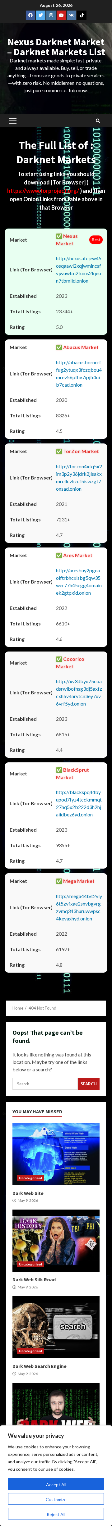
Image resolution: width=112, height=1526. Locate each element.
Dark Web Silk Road (56, 1241)
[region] (56, 1475)
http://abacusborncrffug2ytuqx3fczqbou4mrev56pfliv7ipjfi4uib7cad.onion (79, 373)
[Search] (98, 121)
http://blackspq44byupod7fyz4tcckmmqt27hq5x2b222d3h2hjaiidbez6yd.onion (79, 803)
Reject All (56, 1514)
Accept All (56, 1484)
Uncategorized (30, 1178)
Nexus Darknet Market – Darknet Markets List (56, 47)
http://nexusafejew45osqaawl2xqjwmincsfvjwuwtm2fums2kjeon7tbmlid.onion (78, 269)
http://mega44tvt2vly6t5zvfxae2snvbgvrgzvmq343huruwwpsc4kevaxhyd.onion (79, 907)
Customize (56, 1499)
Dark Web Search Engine (56, 1327)
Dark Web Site (56, 1154)
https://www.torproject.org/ (43, 190)
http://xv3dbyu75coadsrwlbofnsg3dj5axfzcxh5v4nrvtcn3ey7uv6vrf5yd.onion (79, 692)
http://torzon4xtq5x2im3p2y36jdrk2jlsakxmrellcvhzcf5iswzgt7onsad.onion (79, 477)
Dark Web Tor (56, 1414)
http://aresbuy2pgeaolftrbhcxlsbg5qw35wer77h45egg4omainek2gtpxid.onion (79, 581)
